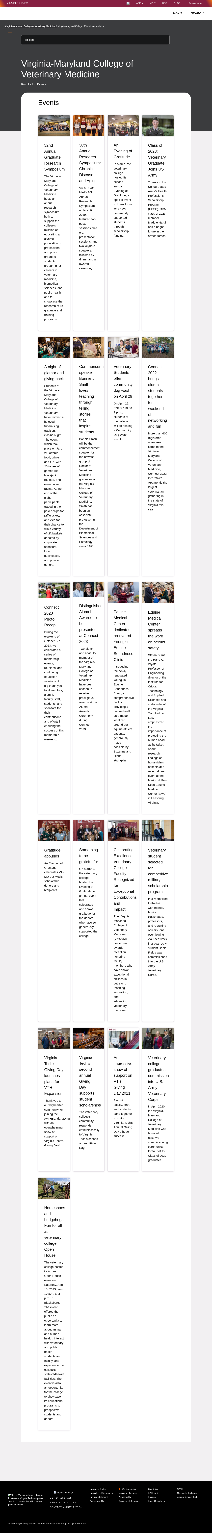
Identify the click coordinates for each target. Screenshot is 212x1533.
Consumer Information (129, 1501)
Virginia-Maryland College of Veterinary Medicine (31, 26)
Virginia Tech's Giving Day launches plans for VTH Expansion (53, 1076)
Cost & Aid (153, 1489)
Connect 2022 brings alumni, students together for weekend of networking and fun (157, 396)
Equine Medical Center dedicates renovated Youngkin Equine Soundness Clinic (123, 636)
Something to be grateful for (88, 856)
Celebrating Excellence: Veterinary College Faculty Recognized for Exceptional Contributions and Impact (125, 879)
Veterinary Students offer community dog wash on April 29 (123, 381)
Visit (153, 3)
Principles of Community (101, 1493)
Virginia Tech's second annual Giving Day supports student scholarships (90, 1081)
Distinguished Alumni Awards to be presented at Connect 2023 (91, 623)
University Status (98, 1489)
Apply (139, 3)
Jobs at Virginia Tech (187, 1497)
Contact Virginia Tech (67, 1507)
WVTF (180, 1489)
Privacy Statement (99, 1497)
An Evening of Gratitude (123, 151)
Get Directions (62, 1498)
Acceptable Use (97, 1501)
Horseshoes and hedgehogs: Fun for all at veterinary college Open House (54, 1231)
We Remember (129, 1489)
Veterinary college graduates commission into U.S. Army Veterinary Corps (158, 1079)
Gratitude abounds (52, 853)
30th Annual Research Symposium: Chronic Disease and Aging (90, 163)
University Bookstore (187, 1493)
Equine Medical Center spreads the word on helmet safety (156, 630)
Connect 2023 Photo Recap (51, 616)
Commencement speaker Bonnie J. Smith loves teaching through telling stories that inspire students (93, 399)
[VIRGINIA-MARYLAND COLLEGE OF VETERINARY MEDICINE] (36, 13)
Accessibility (125, 1497)
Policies (152, 1497)
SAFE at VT (154, 1493)
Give (164, 3)
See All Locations (64, 1502)
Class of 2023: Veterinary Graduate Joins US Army (157, 160)
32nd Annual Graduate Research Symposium (54, 157)
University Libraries (128, 1493)
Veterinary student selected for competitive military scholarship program (158, 871)
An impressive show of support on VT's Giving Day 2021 (123, 1075)
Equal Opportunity (156, 1501)
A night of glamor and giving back (54, 373)
